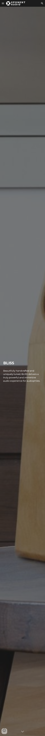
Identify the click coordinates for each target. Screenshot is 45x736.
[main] (22, 363)
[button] (3, 3)
